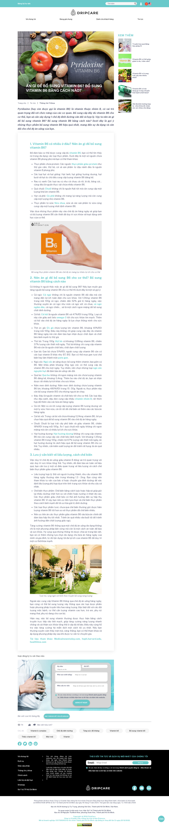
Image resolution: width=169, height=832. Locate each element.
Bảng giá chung (66, 19)
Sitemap (21, 785)
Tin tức (140, 19)
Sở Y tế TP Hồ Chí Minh (27, 790)
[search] (135, 3)
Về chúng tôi (31, 19)
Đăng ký (140, 762)
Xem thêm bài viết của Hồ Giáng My (57, 716)
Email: (91, 762)
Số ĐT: (86, 666)
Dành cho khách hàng (105, 19)
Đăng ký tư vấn (24, 4)
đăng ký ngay (81, 703)
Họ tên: (60, 666)
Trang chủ (22, 103)
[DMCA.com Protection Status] (84, 825)
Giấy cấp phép (24, 766)
